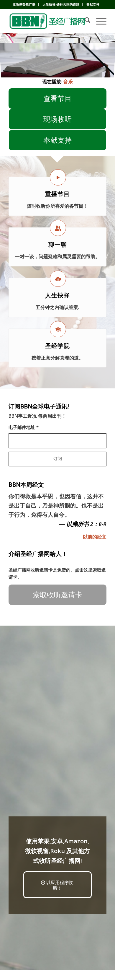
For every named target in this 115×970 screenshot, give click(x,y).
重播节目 (57, 194)
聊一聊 (57, 244)
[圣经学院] (58, 329)
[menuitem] (24, 4)
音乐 (68, 81)
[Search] (84, 21)
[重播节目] (58, 177)
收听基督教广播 (24, 4)
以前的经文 (94, 536)
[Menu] (98, 21)
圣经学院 (57, 345)
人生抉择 (57, 295)
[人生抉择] (58, 279)
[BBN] (48, 21)
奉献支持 (92, 4)
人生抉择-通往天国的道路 (60, 4)
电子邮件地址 (24, 427)
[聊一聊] (58, 228)
